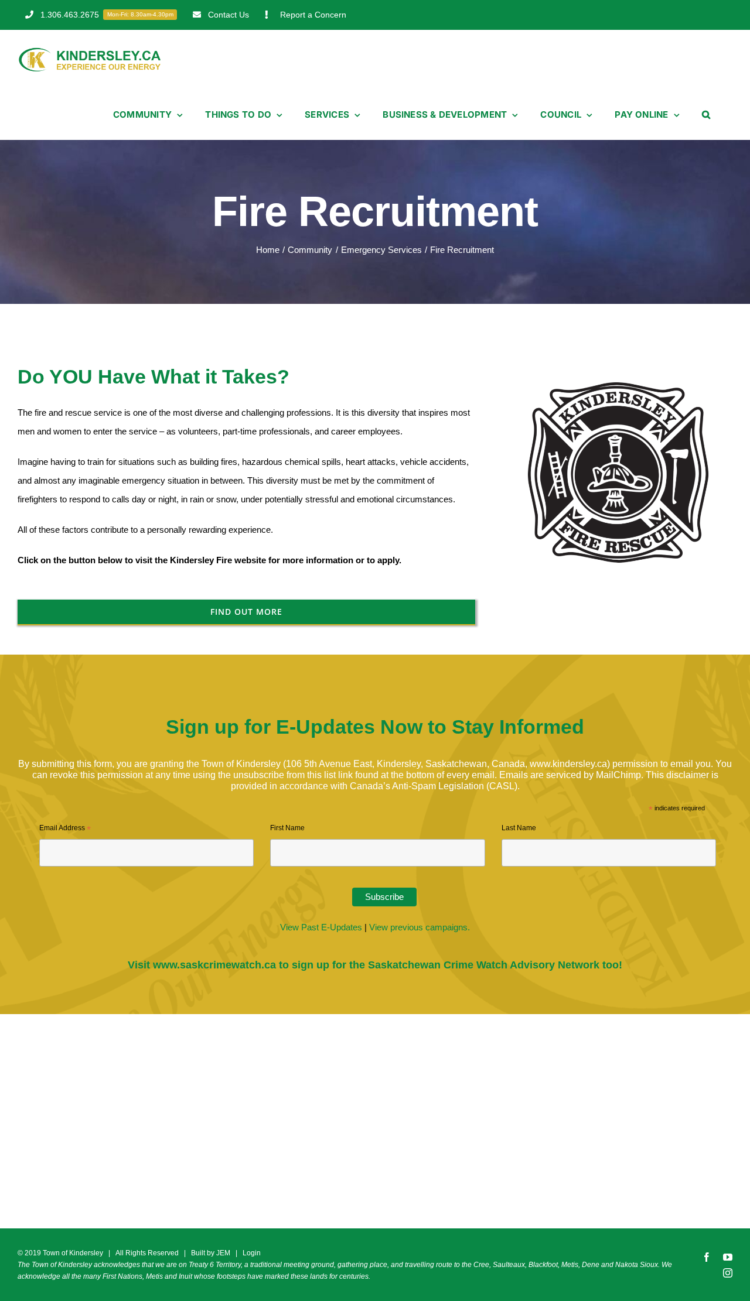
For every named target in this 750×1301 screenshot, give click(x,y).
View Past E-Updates (321, 927)
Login (252, 1253)
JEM (223, 1253)
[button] (706, 114)
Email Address (65, 830)
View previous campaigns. (419, 927)
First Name (287, 828)
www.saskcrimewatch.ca (214, 965)
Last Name (519, 828)
